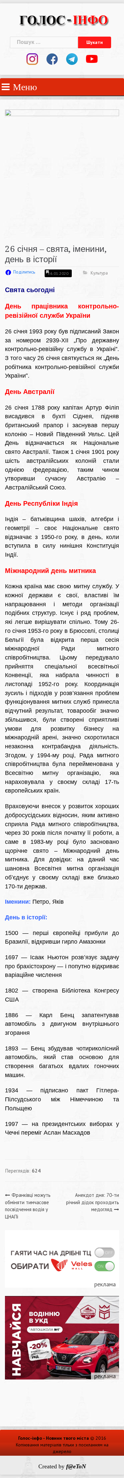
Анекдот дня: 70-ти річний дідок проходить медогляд (92, 1202)
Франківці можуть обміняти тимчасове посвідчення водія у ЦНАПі (28, 1205)
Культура (99, 273)
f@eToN (76, 1466)
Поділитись (24, 272)
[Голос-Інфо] (63, 19)
